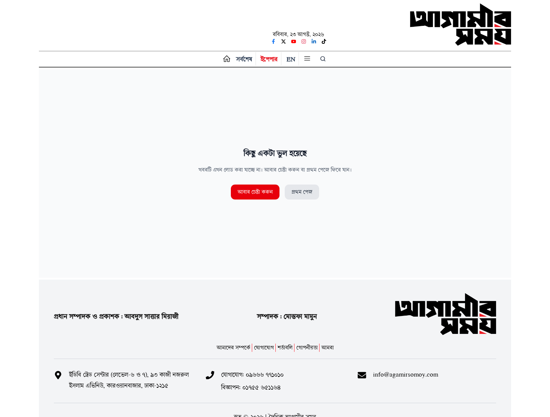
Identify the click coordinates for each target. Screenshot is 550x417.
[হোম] (225, 59)
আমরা (327, 347)
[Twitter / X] (283, 41)
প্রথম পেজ (301, 191)
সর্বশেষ (244, 59)
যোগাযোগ (264, 347)
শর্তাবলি (285, 347)
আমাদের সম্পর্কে (233, 347)
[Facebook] (273, 41)
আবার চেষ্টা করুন (255, 191)
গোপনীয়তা (307, 347)
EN (291, 59)
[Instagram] (303, 41)
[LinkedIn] (314, 41)
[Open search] (324, 58)
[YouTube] (293, 41)
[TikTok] (324, 41)
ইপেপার (269, 59)
